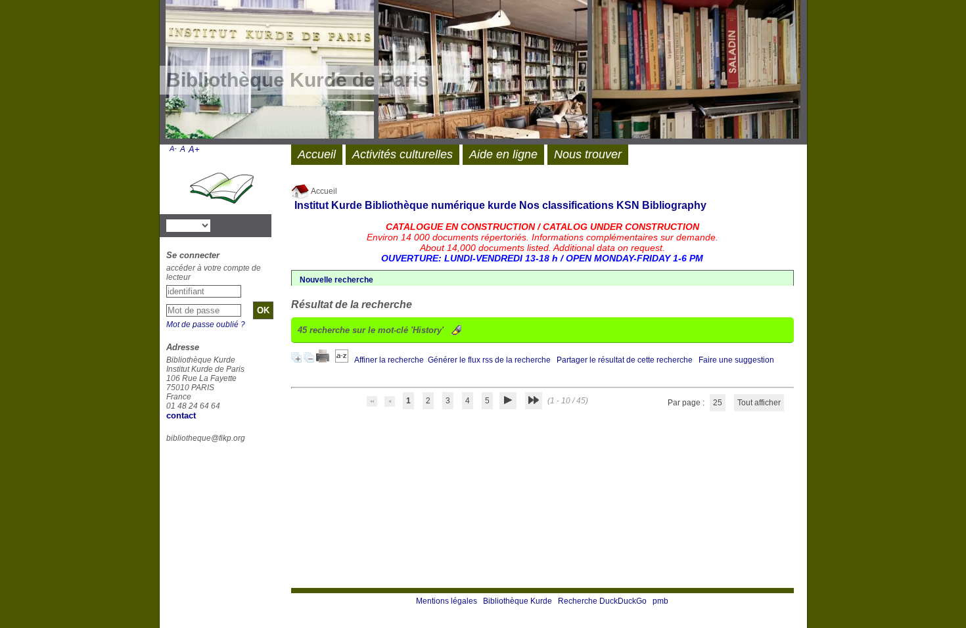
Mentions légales (446, 601)
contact (181, 415)
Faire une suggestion (736, 360)
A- (173, 148)
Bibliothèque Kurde (517, 601)
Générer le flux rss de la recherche (489, 360)
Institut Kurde (328, 205)
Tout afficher (759, 402)
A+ (194, 149)
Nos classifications (566, 205)
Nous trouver (588, 154)
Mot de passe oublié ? (205, 324)
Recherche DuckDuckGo (602, 601)
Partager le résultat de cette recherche (625, 360)
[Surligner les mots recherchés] (456, 330)
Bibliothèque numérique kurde (441, 205)
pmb (660, 601)
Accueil (323, 191)
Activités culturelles (402, 154)
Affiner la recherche (389, 360)
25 (717, 402)
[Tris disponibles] (342, 360)
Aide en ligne (503, 154)
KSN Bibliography (661, 205)
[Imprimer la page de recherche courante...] (323, 360)
